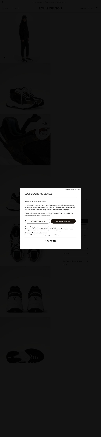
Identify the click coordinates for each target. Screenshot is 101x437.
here (58, 235)
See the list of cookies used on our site (36, 233)
